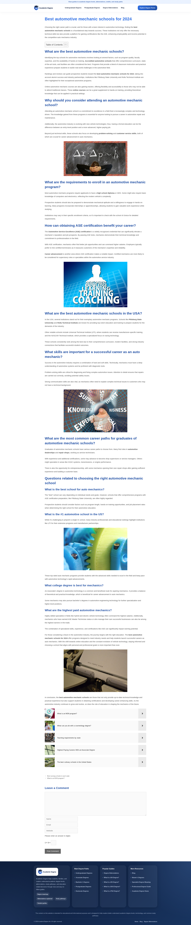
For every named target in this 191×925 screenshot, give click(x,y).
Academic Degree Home (140, 891)
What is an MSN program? (55, 778)
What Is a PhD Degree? (112, 891)
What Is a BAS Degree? (112, 886)
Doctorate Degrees (82, 891)
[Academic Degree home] (45, 8)
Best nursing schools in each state (58, 776)
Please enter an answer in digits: (58, 836)
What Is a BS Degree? (111, 882)
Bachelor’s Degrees (82, 882)
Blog (122, 8)
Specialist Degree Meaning (141, 882)
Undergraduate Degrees (73, 8)
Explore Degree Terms (147, 8)
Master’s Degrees (138, 877)
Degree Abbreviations (110, 8)
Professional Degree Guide (141, 886)
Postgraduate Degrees (92, 8)
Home (136, 921)
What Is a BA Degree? (111, 877)
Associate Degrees (82, 877)
